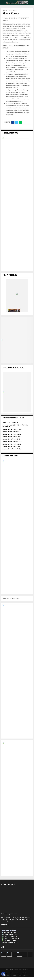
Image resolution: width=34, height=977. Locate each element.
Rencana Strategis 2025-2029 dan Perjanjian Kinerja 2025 (15, 425)
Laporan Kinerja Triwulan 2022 (11, 439)
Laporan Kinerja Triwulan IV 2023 (12, 429)
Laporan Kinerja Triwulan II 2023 (12, 434)
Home (6, 973)
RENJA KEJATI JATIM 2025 (10, 422)
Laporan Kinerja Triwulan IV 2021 (12, 449)
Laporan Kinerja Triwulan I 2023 (11, 436)
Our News (17, 973)
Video (19, 975)
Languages (25, 975)
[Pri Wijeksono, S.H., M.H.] (23, 310)
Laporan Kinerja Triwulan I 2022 (11, 446)
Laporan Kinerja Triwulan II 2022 (12, 444)
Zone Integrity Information (10, 975)
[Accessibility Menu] (3, 973)
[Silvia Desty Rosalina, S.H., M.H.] (17, 310)
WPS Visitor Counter (12, 942)
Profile (11, 973)
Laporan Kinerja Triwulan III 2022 (12, 441)
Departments (24, 973)
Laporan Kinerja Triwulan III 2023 (12, 431)
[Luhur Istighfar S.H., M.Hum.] (12, 310)
